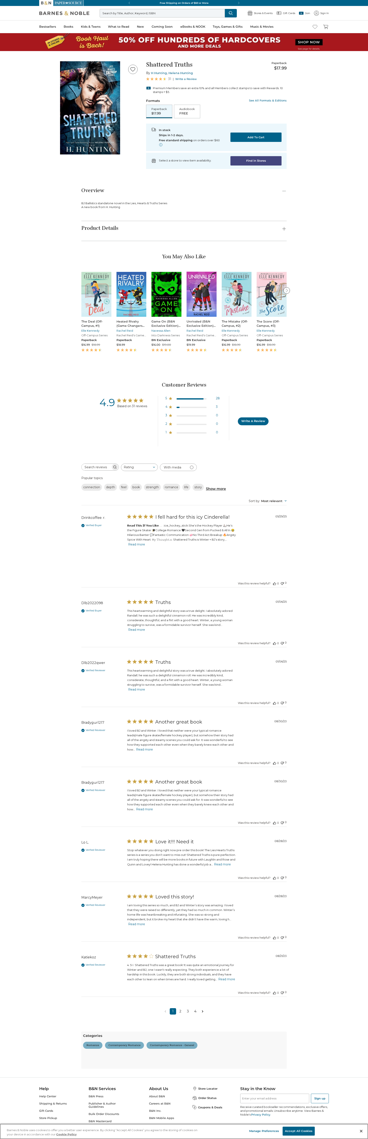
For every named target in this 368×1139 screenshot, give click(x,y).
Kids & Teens (91, 27)
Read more (136, 544)
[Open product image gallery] (90, 107)
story (198, 487)
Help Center (47, 1096)
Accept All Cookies (298, 1131)
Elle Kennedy (90, 330)
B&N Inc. (155, 1110)
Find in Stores (256, 160)
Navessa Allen (160, 330)
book (136, 487)
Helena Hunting (180, 73)
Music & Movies (261, 27)
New (140, 27)
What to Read (118, 27)
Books (68, 27)
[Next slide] (286, 290)
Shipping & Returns (53, 1103)
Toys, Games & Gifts (228, 27)
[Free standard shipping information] (160, 144)
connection (91, 487)
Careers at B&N (160, 1103)
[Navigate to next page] (203, 1011)
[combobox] (139, 467)
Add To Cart (255, 137)
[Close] (361, 1131)
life (186, 487)
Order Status (207, 1098)
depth (110, 487)
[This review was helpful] (274, 583)
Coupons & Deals (210, 1107)
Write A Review (253, 421)
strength (152, 487)
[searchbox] (96, 467)
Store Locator (207, 1088)
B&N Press (96, 1096)
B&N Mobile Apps (161, 1118)
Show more (216, 489)
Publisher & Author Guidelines (102, 1105)
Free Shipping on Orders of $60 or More (184, 2)
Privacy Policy (260, 1114)
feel (123, 487)
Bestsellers (47, 27)
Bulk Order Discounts (104, 1114)
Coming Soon (162, 27)
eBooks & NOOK (192, 27)
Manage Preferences (264, 1131)
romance (171, 487)
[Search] (231, 13)
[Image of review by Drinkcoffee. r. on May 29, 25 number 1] (137, 557)
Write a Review (186, 79)
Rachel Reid (124, 330)
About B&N (157, 1096)
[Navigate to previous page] (165, 1011)
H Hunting (159, 73)
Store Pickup (48, 1118)
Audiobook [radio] (187, 111)
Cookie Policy (66, 1134)
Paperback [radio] (159, 111)
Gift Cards (46, 1110)
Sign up (319, 1098)
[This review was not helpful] (282, 583)
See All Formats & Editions (268, 100)
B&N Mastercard (100, 1121)
